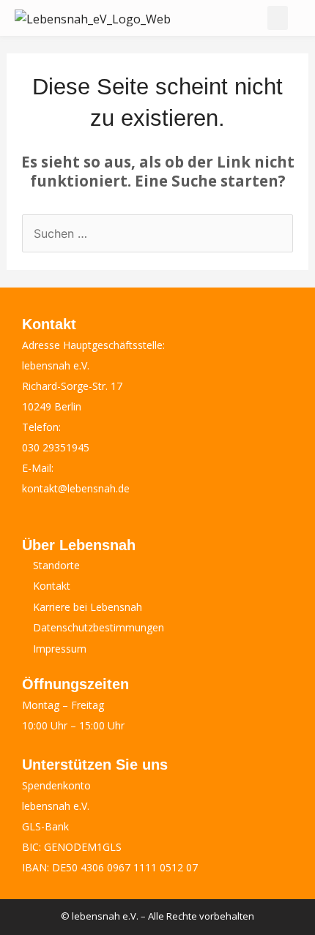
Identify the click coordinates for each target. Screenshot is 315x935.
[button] (277, 18)
